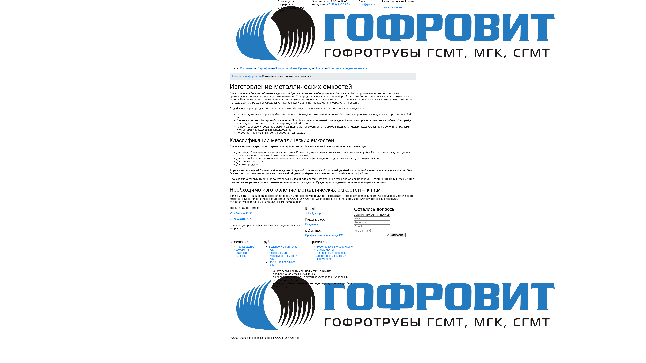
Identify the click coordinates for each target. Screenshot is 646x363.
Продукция (282, 68)
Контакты (322, 68)
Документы (243, 249)
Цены (294, 68)
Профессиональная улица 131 (324, 235)
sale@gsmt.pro (367, 4)
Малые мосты (325, 249)
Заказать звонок (392, 7)
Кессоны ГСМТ (278, 252)
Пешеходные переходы (331, 252)
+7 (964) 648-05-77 (241, 219)
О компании (248, 68)
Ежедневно (312, 224)
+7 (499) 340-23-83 (338, 4)
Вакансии (242, 252)
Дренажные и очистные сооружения (331, 257)
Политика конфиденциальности (347, 68)
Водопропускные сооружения (335, 246)
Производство (307, 68)
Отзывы (241, 255)
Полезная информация (246, 76)
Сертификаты (266, 68)
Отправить (397, 235)
